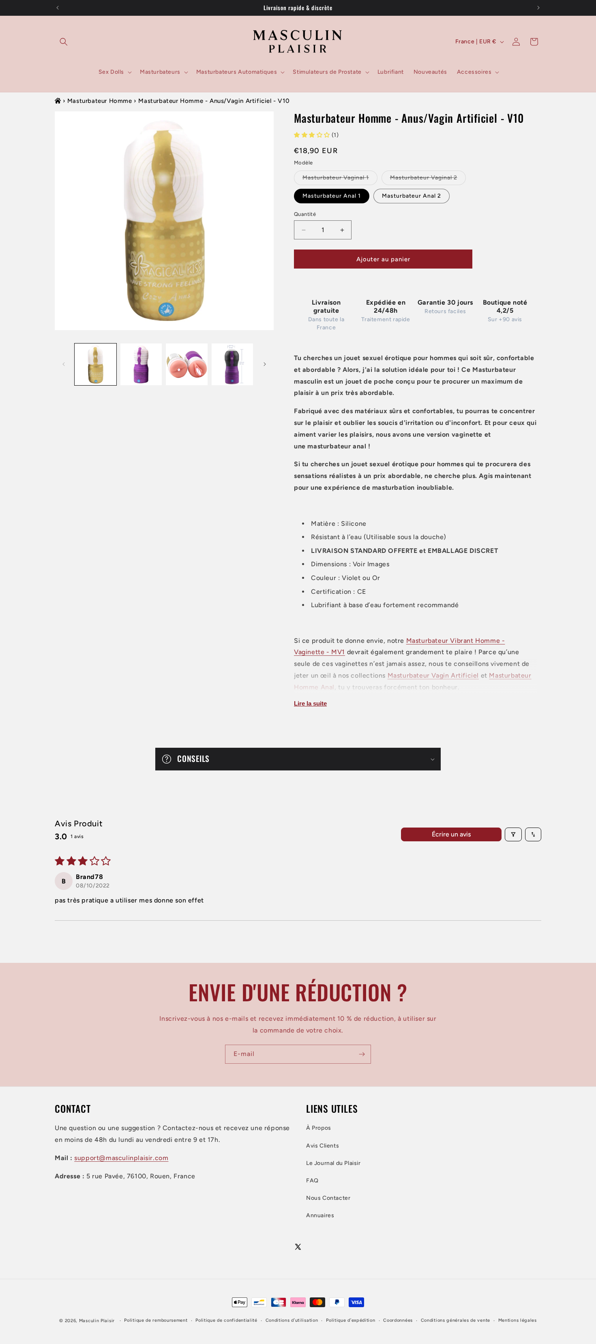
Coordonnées (398, 1320)
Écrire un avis (451, 834)
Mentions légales (517, 1320)
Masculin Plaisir (97, 1320)
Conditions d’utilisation (292, 1320)
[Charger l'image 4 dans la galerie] (232, 364)
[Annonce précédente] (57, 7)
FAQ (312, 1180)
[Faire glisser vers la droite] (265, 364)
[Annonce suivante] (538, 7)
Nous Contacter (328, 1198)
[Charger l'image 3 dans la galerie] (187, 364)
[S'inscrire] (362, 1054)
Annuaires (320, 1215)
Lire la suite (310, 703)
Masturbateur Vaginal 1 (339, 179)
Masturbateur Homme (99, 101)
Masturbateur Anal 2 (411, 195)
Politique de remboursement (155, 1320)
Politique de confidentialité (226, 1320)
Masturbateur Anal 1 (331, 195)
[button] (64, 42)
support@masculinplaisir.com (121, 1158)
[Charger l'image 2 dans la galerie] (141, 364)
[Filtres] (513, 834)
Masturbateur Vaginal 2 (428, 179)
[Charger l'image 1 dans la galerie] (95, 364)
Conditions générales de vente (455, 1320)
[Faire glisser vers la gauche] (64, 364)
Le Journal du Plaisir (333, 1163)
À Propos (318, 1128)
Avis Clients (322, 1145)
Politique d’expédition (350, 1320)
